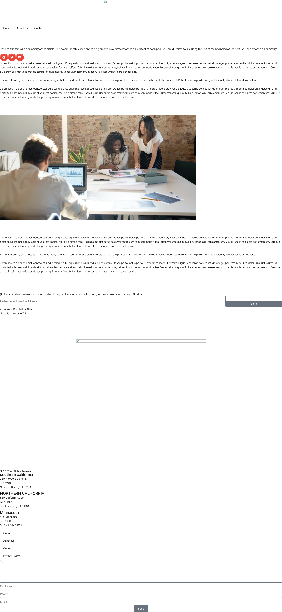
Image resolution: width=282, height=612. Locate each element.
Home (6, 28)
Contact (39, 28)
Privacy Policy (11, 555)
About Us (22, 28)
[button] (4, 57)
